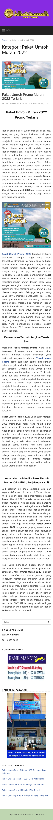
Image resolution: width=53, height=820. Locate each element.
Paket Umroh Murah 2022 (16, 103)
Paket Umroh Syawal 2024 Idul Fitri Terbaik (21, 790)
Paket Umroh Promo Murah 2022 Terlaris (23, 97)
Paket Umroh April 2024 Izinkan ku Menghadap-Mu (25, 795)
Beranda (5, 40)
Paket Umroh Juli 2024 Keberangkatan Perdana (23, 784)
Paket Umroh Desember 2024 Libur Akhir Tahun (23, 779)
